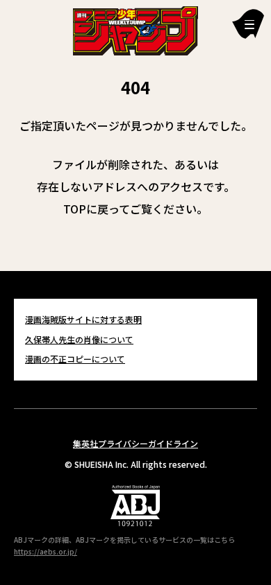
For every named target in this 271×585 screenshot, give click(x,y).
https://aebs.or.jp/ (45, 551)
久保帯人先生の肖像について (79, 339)
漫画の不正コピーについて (75, 359)
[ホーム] (135, 29)
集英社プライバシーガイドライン (135, 443)
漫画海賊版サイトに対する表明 (83, 319)
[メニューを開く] (248, 24)
